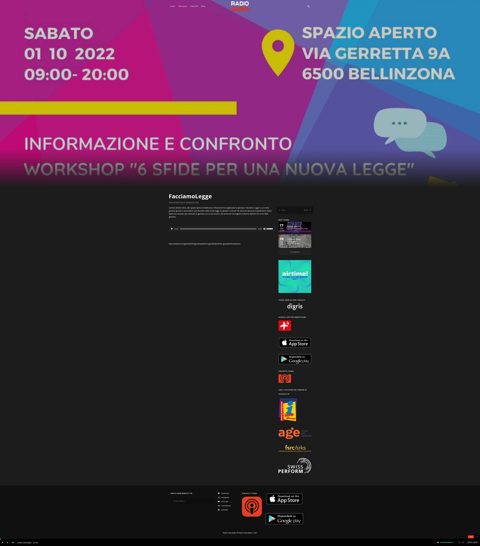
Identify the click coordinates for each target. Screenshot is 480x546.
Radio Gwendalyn (229, 533)
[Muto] (264, 229)
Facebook (225, 493)
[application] (222, 228)
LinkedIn (225, 510)
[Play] (172, 229)
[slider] (270, 228)
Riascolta (194, 6)
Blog (203, 6)
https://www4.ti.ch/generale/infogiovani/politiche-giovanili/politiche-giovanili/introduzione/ (205, 244)
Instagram (225, 497)
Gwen (172, 6)
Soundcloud (226, 506)
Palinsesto (182, 6)
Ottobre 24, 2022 (192, 202)
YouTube (225, 501)
